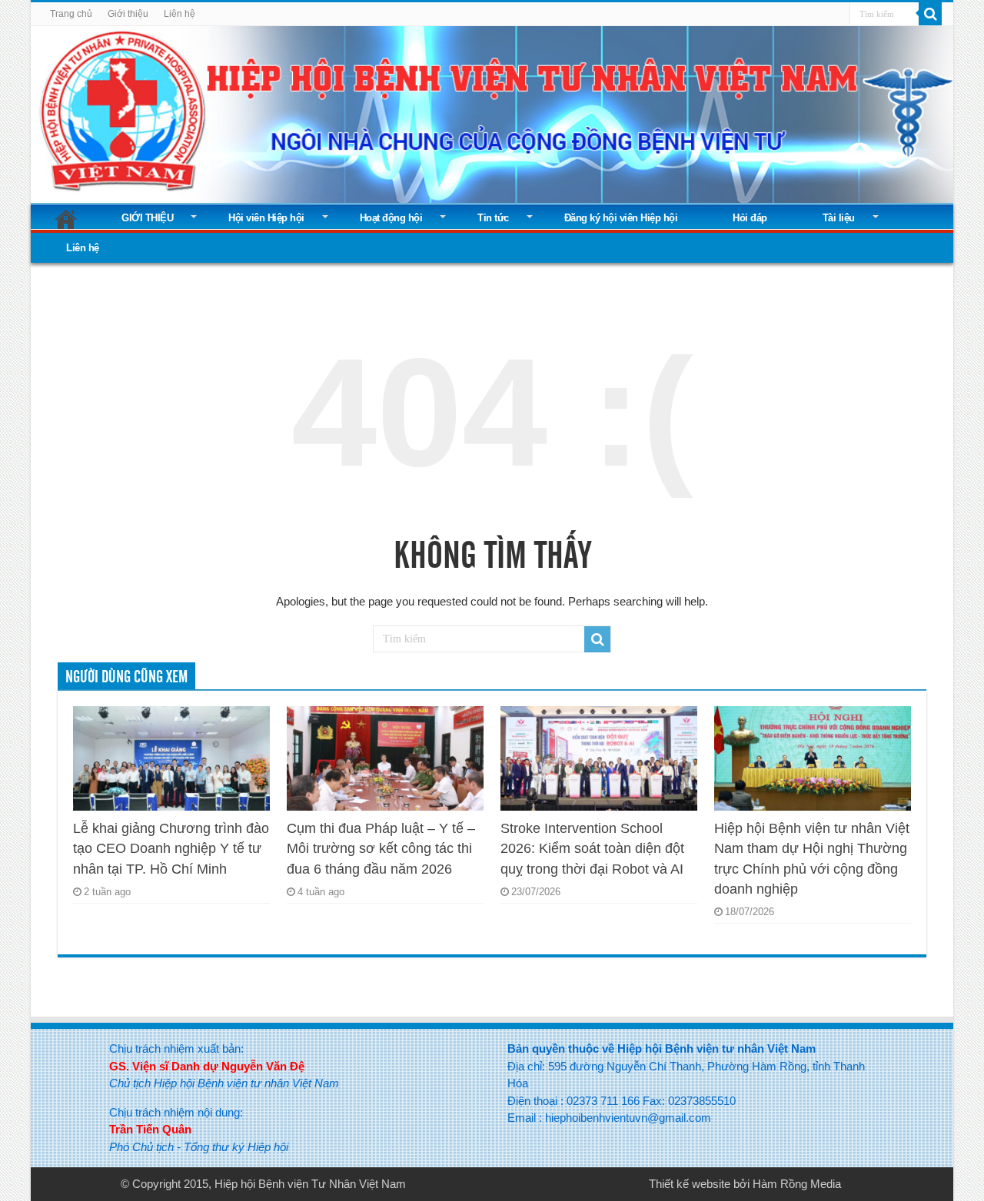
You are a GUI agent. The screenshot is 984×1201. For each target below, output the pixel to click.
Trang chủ (71, 13)
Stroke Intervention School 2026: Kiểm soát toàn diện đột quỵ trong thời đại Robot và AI (592, 849)
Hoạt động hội (391, 218)
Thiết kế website (689, 1183)
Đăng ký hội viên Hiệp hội (621, 218)
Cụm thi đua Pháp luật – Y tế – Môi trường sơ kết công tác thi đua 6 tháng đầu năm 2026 (381, 849)
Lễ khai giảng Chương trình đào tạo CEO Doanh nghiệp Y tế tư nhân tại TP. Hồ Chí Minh (171, 849)
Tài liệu (839, 218)
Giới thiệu (128, 13)
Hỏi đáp (750, 218)
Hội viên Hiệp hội (266, 218)
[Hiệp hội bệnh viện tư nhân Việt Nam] (492, 111)
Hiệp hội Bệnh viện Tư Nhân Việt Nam (310, 1183)
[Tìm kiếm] (930, 13)
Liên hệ (179, 13)
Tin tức (493, 218)
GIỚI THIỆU (147, 218)
